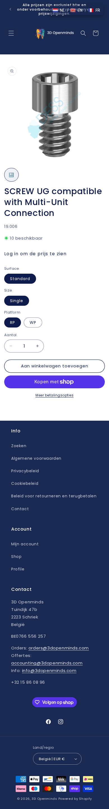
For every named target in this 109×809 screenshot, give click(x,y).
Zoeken (19, 446)
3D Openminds (44, 798)
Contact (20, 509)
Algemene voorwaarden (36, 458)
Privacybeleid (25, 471)
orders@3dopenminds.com (59, 648)
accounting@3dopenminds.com (47, 663)
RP (12, 322)
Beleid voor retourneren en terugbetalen (53, 496)
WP (33, 322)
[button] (11, 33)
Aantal (10, 335)
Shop (16, 556)
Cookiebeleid (24, 483)
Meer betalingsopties (54, 395)
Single (16, 301)
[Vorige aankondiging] (10, 9)
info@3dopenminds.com (49, 670)
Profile (17, 569)
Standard (20, 278)
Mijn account (25, 544)
